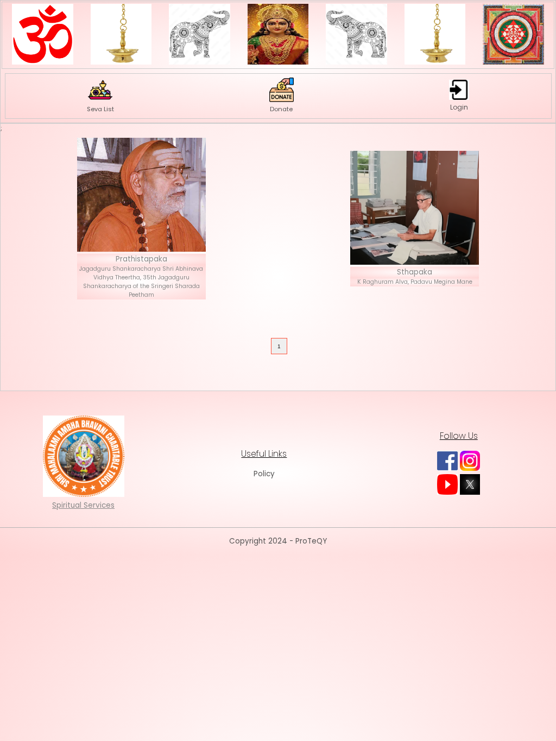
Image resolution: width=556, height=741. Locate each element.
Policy (264, 474)
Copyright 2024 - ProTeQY (278, 541)
